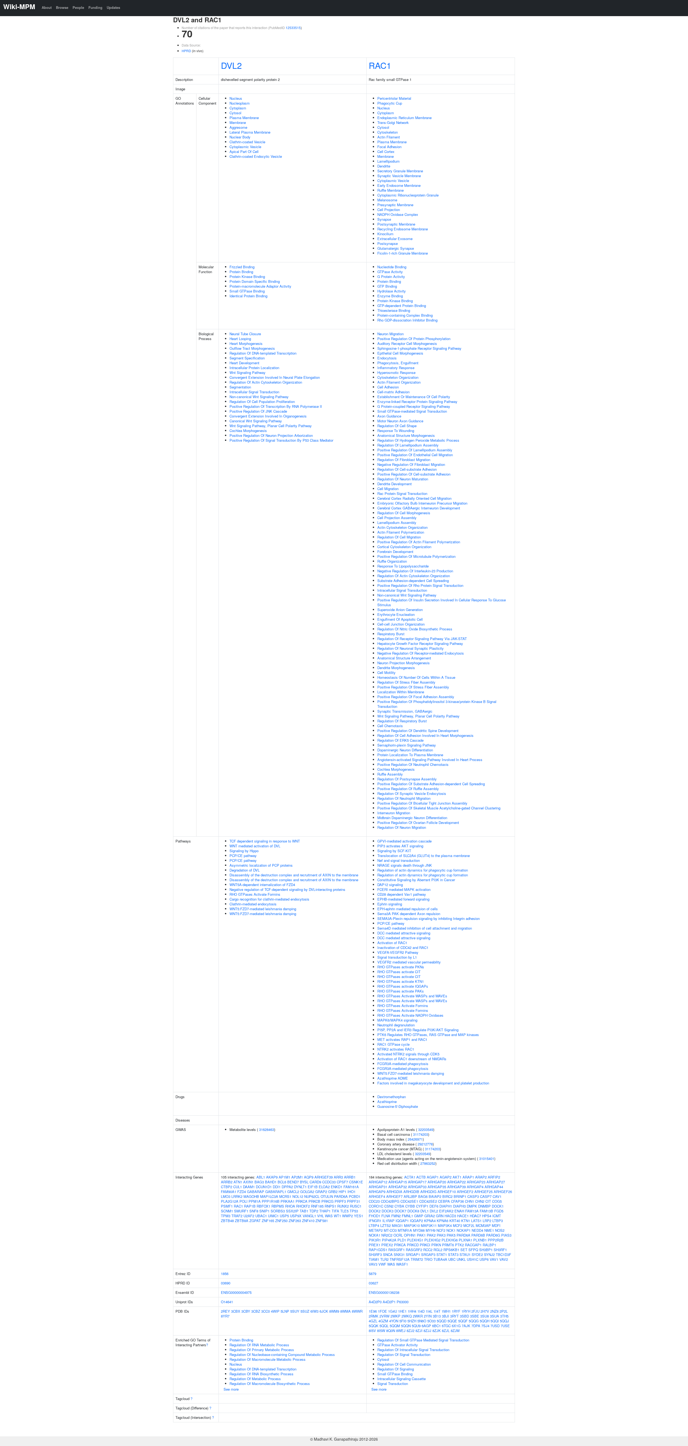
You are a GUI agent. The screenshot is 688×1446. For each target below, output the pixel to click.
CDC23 (374, 1201)
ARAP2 (481, 1177)
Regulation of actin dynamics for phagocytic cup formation (422, 870)
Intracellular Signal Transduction (254, 391)
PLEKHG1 (415, 1240)
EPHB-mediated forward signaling (403, 899)
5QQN (406, 1325)
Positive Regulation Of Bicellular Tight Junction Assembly (422, 803)
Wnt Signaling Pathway (248, 372)
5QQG (474, 1320)
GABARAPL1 (275, 1191)
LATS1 (476, 1220)
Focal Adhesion (389, 146)
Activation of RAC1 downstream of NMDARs (411, 1058)
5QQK (373, 1325)
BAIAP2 (435, 1196)
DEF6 (433, 1206)
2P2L (504, 1311)
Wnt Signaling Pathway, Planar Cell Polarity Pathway (271, 425)
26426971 (415, 1139)
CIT (488, 1201)
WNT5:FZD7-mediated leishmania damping (263, 908)
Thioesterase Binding (393, 310)
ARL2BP (410, 1196)
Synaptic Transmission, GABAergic (404, 711)
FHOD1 (374, 1215)
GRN (439, 1215)
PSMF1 (227, 1206)
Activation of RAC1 (392, 942)
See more (231, 1389)
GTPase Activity (390, 271)
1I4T (436, 1311)
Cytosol (235, 112)
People (78, 7)
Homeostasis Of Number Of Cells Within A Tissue (416, 677)
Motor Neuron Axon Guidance (400, 420)
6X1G (456, 1325)
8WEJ (401, 1330)
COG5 (497, 1201)
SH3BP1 (486, 1249)
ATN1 (238, 1181)
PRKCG (327, 1201)
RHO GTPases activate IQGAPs (402, 986)
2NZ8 (494, 1311)
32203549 (425, 1129)
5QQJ (504, 1320)
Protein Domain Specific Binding (255, 281)
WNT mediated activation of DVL (255, 845)
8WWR (357, 1311)
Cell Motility (386, 672)
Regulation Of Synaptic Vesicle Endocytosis (411, 793)
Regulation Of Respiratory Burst (402, 720)
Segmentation (240, 387)
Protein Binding (241, 271)
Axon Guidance (389, 416)
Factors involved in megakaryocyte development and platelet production (433, 1083)
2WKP (395, 1316)
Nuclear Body (240, 137)
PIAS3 (506, 1235)
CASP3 (473, 1196)
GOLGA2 (307, 1191)
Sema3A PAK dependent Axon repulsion (408, 913)
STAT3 (453, 1254)
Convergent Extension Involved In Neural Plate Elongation (275, 377)
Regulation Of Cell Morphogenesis (403, 512)
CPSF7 (342, 1181)
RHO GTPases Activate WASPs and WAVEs (412, 995)
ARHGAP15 (397, 1181)
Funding (95, 7)
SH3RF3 (375, 1254)
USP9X (296, 1215)
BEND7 (293, 1181)
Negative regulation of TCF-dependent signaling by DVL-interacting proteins (287, 889)
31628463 (266, 1129)
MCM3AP (483, 1225)
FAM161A (351, 1186)
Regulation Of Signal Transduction (403, 1354)
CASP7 (486, 1196)
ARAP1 (468, 1177)
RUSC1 (355, 1206)
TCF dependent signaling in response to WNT (265, 841)
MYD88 (419, 1230)
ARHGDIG (428, 1191)
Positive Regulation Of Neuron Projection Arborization (271, 435)
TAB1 (304, 1210)
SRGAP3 (428, 1254)
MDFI (496, 1225)
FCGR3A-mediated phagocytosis (402, 1063)
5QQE (452, 1320)
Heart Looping (240, 338)
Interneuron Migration (393, 812)
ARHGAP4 (475, 1186)
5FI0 (402, 1320)
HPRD (186, 50)
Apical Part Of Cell (244, 151)
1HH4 (412, 1311)
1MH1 (446, 1311)
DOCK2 (375, 1210)
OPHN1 (410, 1235)
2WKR (418, 1316)
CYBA (399, 1206)
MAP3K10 (412, 1225)
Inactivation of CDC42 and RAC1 (402, 947)
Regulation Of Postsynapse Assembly (407, 778)
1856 (224, 1273)
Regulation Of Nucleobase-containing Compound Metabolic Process (282, 1354)
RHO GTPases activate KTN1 (400, 981)
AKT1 (457, 1177)
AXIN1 (248, 1181)
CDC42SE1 (409, 1201)
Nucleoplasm (240, 103)
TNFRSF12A (400, 1259)
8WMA (345, 1311)
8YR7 (225, 1316)
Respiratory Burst (390, 633)
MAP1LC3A (269, 1196)
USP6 (484, 1259)
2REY (225, 1311)
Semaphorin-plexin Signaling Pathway (406, 745)
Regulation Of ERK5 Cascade (400, 740)
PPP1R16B (271, 1201)
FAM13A (472, 1210)
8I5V (372, 1330)
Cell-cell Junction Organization (401, 624)
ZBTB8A (241, 1220)
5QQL (384, 1325)
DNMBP (484, 1206)
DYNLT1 (300, 1186)
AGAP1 (433, 1177)
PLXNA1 (465, 1240)
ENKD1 (336, 1186)
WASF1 (402, 1264)
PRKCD (413, 1244)
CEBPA (444, 1201)
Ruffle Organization (392, 561)
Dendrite (383, 166)
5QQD (441, 1320)
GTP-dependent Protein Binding (401, 305)
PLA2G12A (229, 1201)
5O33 (431, 1320)
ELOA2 (324, 1186)
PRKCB (314, 1201)
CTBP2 (226, 1186)
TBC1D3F (503, 1254)
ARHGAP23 (476, 1181)
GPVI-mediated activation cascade (404, 841)
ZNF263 (295, 1220)
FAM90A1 (228, 1191)
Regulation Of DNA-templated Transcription (263, 353)
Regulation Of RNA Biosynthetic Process (261, 1373)
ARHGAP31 (378, 1186)
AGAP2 (446, 1177)
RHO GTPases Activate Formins (255, 894)
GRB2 (333, 1191)
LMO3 (225, 1196)
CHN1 (469, 1201)
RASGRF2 (414, 1249)
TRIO (428, 1259)
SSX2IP (292, 1210)
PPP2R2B (496, 1240)
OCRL (398, 1235)
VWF (382, 1264)
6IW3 (314, 1311)
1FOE (382, 1311)
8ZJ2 (410, 1330)
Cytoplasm (238, 107)
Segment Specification (247, 357)
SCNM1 (227, 1210)
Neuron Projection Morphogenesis (403, 662)
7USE (505, 1325)
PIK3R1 (375, 1240)
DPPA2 (287, 1186)
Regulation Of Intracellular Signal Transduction (413, 1349)
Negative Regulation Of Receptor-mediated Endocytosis (420, 653)
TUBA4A (440, 1259)
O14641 (227, 1301)
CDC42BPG (390, 1201)
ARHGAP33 (417, 1186)
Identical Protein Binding (248, 295)
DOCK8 (413, 1210)
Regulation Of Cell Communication (404, 1364)
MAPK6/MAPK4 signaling (397, 1020)
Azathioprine (387, 1101)
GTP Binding (387, 286)
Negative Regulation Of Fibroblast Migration (411, 464)
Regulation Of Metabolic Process (255, 1378)
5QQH (484, 1320)
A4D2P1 (389, 1301)
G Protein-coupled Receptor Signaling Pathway (413, 406)
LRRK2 (236, 1196)
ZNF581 (322, 1220)
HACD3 (450, 1215)
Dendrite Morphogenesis (396, 667)
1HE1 (402, 1311)
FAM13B (486, 1210)
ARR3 (338, 1177)
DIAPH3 (459, 1206)
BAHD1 (271, 1181)
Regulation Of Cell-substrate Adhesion (407, 469)
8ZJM (455, 1330)
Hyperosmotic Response (396, 372)
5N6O (421, 1320)
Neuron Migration (390, 333)
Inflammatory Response (395, 367)
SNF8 (253, 1210)
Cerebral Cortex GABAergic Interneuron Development (418, 507)
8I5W (381, 1330)
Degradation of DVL (245, 870)
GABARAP (255, 1191)
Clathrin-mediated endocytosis (253, 903)
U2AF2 (248, 1215)
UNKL (461, 1259)
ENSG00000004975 (236, 1292)
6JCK (324, 1311)
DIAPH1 (445, 1206)
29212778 (425, 1144)
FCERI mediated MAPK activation (404, 889)
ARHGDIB (411, 1191)
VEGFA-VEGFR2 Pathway (397, 952)
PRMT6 (448, 1244)
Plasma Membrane (244, 117)
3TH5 (504, 1316)
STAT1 (441, 1254)
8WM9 (334, 1311)
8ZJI (418, 1330)
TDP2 (313, 1210)
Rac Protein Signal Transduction (402, 493)
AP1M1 (284, 1177)
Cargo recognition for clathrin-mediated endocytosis (269, 899)
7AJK (466, 1325)
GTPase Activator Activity (397, 1344)
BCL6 (282, 1181)
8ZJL (446, 1330)
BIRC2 (447, 1196)
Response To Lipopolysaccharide (403, 566)
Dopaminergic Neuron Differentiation (405, 749)
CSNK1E (356, 1181)
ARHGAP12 (378, 1181)
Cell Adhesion (388, 387)
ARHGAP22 (456, 1181)
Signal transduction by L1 (397, 957)
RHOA (290, 1206)
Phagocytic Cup (389, 103)
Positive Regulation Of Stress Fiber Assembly (413, 687)
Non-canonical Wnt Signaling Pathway (259, 396)
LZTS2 (385, 1225)
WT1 (337, 1215)
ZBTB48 (227, 1220)
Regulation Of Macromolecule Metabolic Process (268, 1359)
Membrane (238, 122)
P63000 (402, 1301)
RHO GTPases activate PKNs (400, 966)
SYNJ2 (489, 1254)
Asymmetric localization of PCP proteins (261, 865)
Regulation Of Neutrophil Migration (404, 798)
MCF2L (469, 1225)
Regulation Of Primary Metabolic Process (262, 1349)
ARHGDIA (394, 1191)
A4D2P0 (375, 1301)
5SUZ (304, 1311)
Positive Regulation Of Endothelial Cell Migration (415, 454)
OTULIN (327, 1196)
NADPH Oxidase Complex (397, 214)
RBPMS (277, 1206)
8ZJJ (427, 1330)
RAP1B (250, 1206)
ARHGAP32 (397, 1186)
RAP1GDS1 (378, 1249)
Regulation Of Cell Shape (397, 425)
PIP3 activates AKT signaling (400, 845)
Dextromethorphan (391, 1096)
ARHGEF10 (447, 1191)
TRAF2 (236, 1215)
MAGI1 (397, 1225)
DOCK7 (400, 1210)
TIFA (335, 1210)
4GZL (373, 1320)
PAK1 (421, 1235)
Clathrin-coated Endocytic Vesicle (256, 156)
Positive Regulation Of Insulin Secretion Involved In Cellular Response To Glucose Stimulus (441, 602)
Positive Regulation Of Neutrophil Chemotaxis (413, 764)
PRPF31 (353, 1201)
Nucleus (236, 98)
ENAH (459, 1210)
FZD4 (241, 1191)
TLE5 (344, 1210)
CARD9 (315, 1181)
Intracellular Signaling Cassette (401, 1378)
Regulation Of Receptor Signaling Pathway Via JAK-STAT (422, 638)
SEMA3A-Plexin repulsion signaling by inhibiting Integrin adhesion (428, 918)
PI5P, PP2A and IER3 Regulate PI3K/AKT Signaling (417, 1029)
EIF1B (313, 1186)
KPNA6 (442, 1220)
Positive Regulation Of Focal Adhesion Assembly (415, 696)
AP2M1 (297, 1177)
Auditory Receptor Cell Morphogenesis (407, 343)
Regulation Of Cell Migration (399, 537)
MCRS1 (285, 1196)
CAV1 (497, 1196)
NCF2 (440, 1230)
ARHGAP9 (377, 1191)
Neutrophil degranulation (396, 1024)
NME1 (489, 1230)
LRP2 (487, 1220)
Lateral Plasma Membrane (250, 132)
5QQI (494, 1320)
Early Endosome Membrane (399, 185)
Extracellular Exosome (395, 238)
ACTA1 (409, 1177)
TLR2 (384, 1259)
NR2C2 (386, 1235)
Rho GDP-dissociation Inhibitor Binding (407, 320)
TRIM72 (417, 1259)
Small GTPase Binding (247, 291)
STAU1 (465, 1254)
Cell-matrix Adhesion (393, 391)
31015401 (486, 1158)
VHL (320, 1215)
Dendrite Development (394, 483)
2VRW (384, 1316)
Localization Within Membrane (400, 691)
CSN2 (388, 1206)
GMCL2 (293, 1191)
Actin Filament (388, 137)
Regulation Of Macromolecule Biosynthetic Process (270, 1383)
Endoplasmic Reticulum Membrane (404, 117)
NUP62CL (312, 1196)
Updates (113, 7)
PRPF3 (340, 1201)
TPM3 (225, 1215)
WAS (329, 1215)
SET (463, 1249)
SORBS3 (278, 1210)
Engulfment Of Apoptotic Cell (400, 619)
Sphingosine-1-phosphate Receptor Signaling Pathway (419, 348)
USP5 (284, 1215)
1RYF (456, 1311)
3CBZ (255, 1311)
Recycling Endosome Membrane (402, 228)
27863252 (427, 1163)
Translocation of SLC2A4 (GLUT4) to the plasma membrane (423, 855)
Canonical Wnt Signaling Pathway (256, 420)
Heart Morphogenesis (246, 343)
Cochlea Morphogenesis (248, 430)
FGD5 (498, 1210)
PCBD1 (354, 1196)
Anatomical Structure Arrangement (404, 657)
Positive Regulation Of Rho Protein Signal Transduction (420, 585)
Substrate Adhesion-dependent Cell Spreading (413, 580)
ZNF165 (268, 1220)
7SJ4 (485, 1325)
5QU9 (416, 1325)
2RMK (373, 1316)
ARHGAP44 (494, 1186)
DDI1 (277, 1186)
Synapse (384, 219)
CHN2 (479, 1201)
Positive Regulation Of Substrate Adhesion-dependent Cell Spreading (431, 783)
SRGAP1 (413, 1254)
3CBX (235, 1311)
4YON (393, 1320)
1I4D (421, 1311)
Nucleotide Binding (391, 266)
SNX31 (399, 1254)
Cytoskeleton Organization (397, 377)
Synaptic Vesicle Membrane (399, 175)
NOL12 (297, 1196)
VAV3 (373, 1264)
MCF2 (457, 1225)
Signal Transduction (392, 1383)
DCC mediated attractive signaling (403, 933)
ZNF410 (308, 1220)
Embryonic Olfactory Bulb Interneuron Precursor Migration (422, 503)
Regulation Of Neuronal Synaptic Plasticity (410, 648)
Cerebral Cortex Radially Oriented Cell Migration (414, 498)
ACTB (421, 1177)
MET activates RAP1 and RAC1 (402, 1039)
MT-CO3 (390, 1230)
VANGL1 (309, 1215)
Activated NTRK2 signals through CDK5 (408, 1053)
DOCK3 (387, 1210)
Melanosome (387, 199)
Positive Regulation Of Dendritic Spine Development (417, 730)
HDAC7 (475, 1215)
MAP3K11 (429, 1225)
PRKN (436, 1244)
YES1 (358, 1215)
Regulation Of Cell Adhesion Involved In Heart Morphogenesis (425, 735)
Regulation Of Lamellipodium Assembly (408, 445)
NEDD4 (477, 1230)
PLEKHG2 (432, 1240)
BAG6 (423, 1196)
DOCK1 (498, 1206)
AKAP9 (272, 1177)
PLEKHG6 (450, 1240)
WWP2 (347, 1215)
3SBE (474, 1316)
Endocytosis (387, 357)
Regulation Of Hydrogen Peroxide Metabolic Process (418, 440)
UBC (452, 1259)
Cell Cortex (386, 151)
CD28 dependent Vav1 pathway (401, 894)
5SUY (294, 1311)
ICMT (496, 1215)
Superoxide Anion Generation (400, 609)
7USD (495, 1325)
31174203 (420, 1134)
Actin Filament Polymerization (400, 532)
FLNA (385, 1215)
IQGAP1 (402, 1220)
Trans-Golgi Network (393, 122)
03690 (225, 1283)
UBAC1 (261, 1215)
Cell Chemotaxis (390, 725)
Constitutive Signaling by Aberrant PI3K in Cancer (416, 879)
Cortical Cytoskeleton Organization (404, 546)
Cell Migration (388, 488)
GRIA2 (429, 1215)
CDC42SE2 (428, 1201)
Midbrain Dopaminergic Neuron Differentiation (412, 817)
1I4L (429, 1311)
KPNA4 (430, 1220)
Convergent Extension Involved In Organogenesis (268, 416)
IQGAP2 (416, 1220)
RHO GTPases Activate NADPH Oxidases (410, 1015)
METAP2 (376, 1230)
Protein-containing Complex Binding (405, 315)
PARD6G (493, 1235)
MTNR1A (405, 1230)
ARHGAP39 (456, 1186)
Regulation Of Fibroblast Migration (403, 459)
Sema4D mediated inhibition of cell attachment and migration (424, 928)
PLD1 (401, 1240)
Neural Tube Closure (245, 333)
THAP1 (325, 1210)
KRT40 (454, 1220)
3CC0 (265, 1311)
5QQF (463, 1320)
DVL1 (424, 1210)
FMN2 (396, 1215)
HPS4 (486, 1215)
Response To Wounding (395, 430)
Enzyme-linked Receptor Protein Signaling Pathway (417, 401)
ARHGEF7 (394, 1196)
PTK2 (459, 1244)
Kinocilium (385, 233)
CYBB (410, 1206)
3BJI (445, 1316)
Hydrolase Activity (391, 291)
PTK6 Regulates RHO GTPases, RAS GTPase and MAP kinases (428, 1034)
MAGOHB (251, 1196)
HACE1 (463, 1215)
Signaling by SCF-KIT (394, 850)
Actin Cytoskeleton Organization (402, 527)
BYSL (304, 1181)
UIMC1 (273, 1215)
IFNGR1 (375, 1220)
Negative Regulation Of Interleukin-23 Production (415, 570)
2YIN (428, 1316)
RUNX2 (343, 1206)
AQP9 (308, 1177)
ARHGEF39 (323, 1177)
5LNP (285, 1311)
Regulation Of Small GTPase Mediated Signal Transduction (423, 1340)
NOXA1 (374, 1235)
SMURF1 (241, 1210)
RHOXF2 (303, 1206)
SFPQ (473, 1249)
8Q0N (390, 1330)
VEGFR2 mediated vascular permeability (409, 962)
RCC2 (427, 1249)
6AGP (426, 1325)
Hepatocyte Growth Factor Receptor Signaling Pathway (420, 643)
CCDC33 (329, 1181)
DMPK (472, 1206)
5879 (372, 1273)
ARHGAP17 (417, 1181)
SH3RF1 (500, 1249)
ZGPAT (255, 1220)
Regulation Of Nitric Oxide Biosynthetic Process (414, 628)
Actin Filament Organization (399, 382)
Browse (62, 7)
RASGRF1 (396, 1249)
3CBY (245, 1311)
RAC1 (380, 65)
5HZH (411, 1320)
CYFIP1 (422, 1206)
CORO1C (376, 1206)
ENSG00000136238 (384, 1292)
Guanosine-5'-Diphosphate (397, 1106)
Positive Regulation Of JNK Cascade (258, 411)
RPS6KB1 (451, 1249)
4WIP (275, 1311)
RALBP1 (489, 1244)
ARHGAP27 (495, 1181)
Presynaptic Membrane (395, 204)
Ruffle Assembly (390, 774)
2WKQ (407, 1316)
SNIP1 (264, 1210)
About (47, 7)
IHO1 (351, 1191)
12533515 (293, 27)
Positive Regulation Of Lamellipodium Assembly (414, 449)
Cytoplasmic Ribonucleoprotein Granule (408, 195)
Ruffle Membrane (390, 190)
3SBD (464, 1316)
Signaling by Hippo (244, 850)
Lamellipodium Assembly (396, 522)
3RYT (454, 1316)
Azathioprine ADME (392, 1078)
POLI (243, 1201)
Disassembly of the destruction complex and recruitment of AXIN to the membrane (294, 874)
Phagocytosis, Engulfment (397, 362)
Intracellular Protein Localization (254, 367)
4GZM (383, 1320)
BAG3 (259, 1181)
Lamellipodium (388, 161)
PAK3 (441, 1235)
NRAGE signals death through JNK (404, 865)
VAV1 (494, 1259)
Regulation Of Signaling (395, 1369)
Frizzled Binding (242, 266)
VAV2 (503, 1259)
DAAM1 (249, 1186)
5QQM (395, 1325)
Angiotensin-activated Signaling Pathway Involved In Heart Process (429, 759)
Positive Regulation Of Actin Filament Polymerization (418, 541)
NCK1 (451, 1230)
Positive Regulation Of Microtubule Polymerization (416, 556)
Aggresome (238, 127)
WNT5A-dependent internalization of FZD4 (262, 884)
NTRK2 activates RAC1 (395, 1049)
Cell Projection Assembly (397, 517)
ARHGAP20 (437, 1181)
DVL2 (231, 65)
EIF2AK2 (446, 1210)
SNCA (388, 1254)
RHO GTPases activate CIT (399, 971)
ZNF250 (281, 1220)
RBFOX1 (263, 1206)
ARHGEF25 (483, 1191)
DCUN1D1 (264, 1186)
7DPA (475, 1325)
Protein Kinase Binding (247, 276)
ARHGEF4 (377, 1196)
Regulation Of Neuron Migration (401, 827)
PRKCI (425, 1244)
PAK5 (451, 1235)
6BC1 (436, 1325)
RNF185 (317, 1206)
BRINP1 (460, 1196)
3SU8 (484, 1316)
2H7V (485, 1311)
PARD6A (341, 1196)
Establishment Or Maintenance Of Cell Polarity (413, 396)
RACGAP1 (473, 1244)
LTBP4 (374, 1225)
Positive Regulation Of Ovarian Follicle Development (418, 822)
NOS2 (499, 1230)
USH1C (472, 1259)
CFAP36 (457, 1201)
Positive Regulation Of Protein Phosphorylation (413, 338)
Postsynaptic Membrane (396, 224)
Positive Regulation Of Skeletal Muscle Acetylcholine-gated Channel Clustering (438, 808)
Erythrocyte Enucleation (396, 614)
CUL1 (237, 1186)
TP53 (354, 1210)
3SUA (494, 1316)
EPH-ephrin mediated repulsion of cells (407, 908)
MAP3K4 (445, 1225)
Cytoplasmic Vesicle (245, 146)
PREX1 (374, 1244)
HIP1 (342, 1191)
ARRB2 (226, 1181)
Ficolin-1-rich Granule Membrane (402, 253)
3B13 (437, 1316)
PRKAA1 (288, 1201)
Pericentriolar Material (394, 98)
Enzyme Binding (390, 295)
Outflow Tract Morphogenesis (252, 348)
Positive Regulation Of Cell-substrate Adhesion (413, 474)
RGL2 (437, 1249)
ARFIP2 (494, 1177)
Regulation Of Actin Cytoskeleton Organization (266, 382)
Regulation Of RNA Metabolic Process (259, 1344)
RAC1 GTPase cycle (393, 1044)
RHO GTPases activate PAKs (400, 991)
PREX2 (387, 1244)
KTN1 (465, 1220)
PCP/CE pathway (243, 855)
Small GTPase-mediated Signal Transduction (412, 411)
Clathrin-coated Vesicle (247, 141)
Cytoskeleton (387, 132)
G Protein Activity (391, 276)
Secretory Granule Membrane (400, 170)
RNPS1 (330, 1206)
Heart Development (244, 362)
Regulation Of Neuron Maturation (402, 478)
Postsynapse (387, 243)
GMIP (418, 1215)
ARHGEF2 (465, 1191)
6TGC (446, 1325)
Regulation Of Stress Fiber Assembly (406, 682)
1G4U (392, 1311)
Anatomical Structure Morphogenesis (406, 435)
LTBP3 (497, 1220)
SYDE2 (477, 1254)
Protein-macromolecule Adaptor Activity (260, 286)
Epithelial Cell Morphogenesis (400, 353)
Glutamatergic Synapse (395, 248)
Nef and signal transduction (398, 860)
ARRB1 (350, 1177)
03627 (373, 1283)
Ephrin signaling (389, 903)
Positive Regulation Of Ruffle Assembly (408, 788)
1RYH (465, 1311)
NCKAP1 (464, 1230)
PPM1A (255, 1201)
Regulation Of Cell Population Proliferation (262, 401)
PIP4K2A (389, 1240)
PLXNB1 (480, 1240)
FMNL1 (407, 1215)
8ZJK (436, 1330)
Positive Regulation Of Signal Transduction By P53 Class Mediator (281, 440)
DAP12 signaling (390, 884)
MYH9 (430, 1230)
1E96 (373, 1311)
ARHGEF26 (503, 1191)
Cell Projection (388, 209)
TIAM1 (374, 1259)
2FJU (475, 1311)
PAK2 (431, 1235)
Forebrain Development (395, 551)
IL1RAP (388, 1220)
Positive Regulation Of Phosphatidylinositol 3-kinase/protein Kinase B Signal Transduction (436, 704)
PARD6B (478, 1235)
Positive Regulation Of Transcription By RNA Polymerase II (276, 406)
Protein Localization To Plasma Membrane (410, 754)
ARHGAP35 (437, 1186)
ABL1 (260, 1177)
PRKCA (301, 1201)
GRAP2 (321, 1191)
